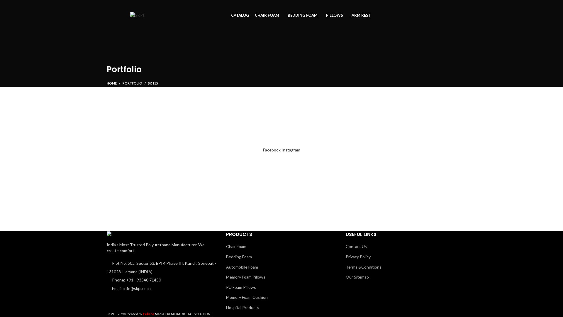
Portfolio (132, 83)
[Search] (457, 15)
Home (112, 83)
